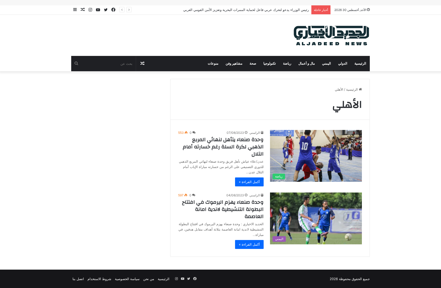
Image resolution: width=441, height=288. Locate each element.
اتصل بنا (78, 279)
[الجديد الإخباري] (331, 35)
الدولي (342, 63)
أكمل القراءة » (249, 182)
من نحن (148, 279)
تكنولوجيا (269, 63)
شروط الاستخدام (99, 279)
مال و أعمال (306, 63)
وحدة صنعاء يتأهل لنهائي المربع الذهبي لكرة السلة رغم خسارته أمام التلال (223, 147)
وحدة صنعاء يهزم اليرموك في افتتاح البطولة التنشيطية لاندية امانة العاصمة (223, 209)
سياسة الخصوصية (127, 279)
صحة (253, 63)
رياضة (287, 63)
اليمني (326, 63)
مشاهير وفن (234, 63)
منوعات (213, 63)
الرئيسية (360, 63)
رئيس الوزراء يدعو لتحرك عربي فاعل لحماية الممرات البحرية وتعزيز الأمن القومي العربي (246, 10)
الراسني (254, 133)
